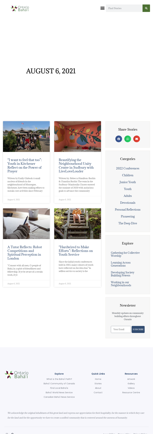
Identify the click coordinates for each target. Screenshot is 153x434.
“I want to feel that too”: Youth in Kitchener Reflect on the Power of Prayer (24, 165)
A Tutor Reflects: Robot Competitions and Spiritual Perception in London (24, 252)
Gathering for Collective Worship (125, 254)
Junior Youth (128, 182)
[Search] (146, 8)
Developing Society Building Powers (122, 274)
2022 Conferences (127, 168)
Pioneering (128, 216)
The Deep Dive (127, 223)
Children (127, 175)
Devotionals (127, 202)
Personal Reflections (127, 209)
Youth (127, 189)
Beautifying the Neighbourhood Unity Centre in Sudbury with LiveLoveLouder (76, 165)
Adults (128, 196)
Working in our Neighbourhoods (121, 284)
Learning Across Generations (121, 264)
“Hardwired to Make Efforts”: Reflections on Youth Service (76, 251)
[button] (102, 8)
